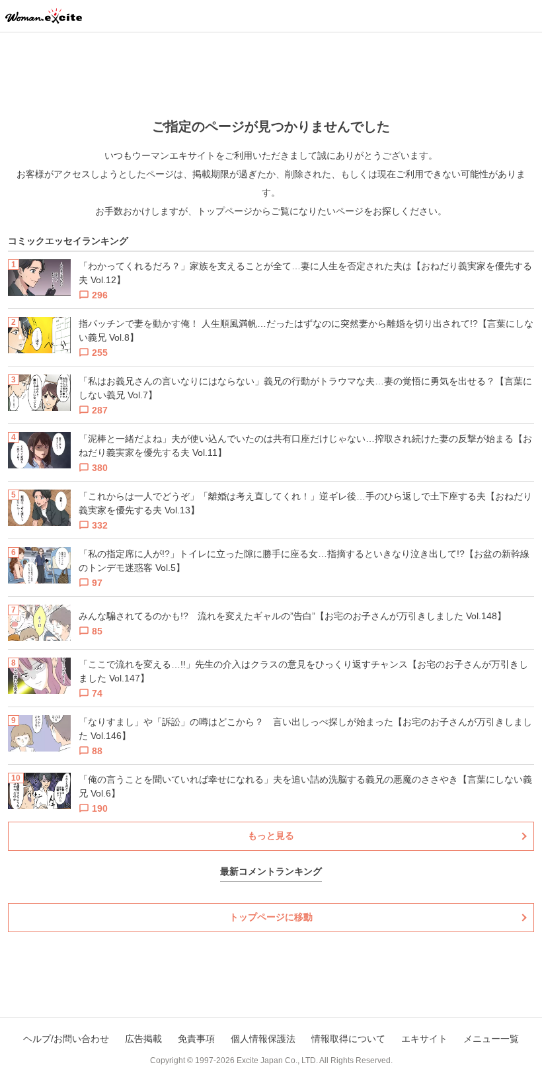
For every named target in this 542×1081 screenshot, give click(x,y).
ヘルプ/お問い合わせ (66, 1038)
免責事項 (196, 1038)
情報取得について (348, 1038)
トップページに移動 (271, 917)
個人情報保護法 (263, 1038)
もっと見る (271, 835)
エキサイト (424, 1038)
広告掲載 (143, 1038)
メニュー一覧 (491, 1038)
